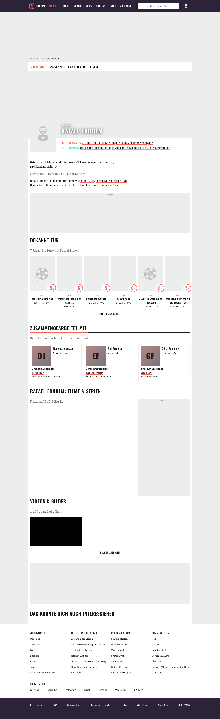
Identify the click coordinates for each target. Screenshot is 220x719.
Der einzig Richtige (42, 299)
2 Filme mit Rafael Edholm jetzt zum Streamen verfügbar (117, 143)
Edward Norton (119, 638)
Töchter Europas (79, 655)
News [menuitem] (89, 6)
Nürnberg (76, 672)
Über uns (35, 638)
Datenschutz (74, 705)
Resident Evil (159, 650)
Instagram (70, 689)
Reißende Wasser (96, 299)
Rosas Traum (38, 372)
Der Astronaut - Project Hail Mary (88, 661)
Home (33, 58)
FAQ (32, 650)
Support (34, 655)
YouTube (52, 689)
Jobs (124, 705)
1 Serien (67, 162)
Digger (155, 644)
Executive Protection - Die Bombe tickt (178, 301)
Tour (32, 666)
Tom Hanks (117, 661)
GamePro (163, 705)
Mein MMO (184, 705)
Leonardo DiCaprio (121, 672)
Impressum (36, 705)
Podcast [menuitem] (101, 6)
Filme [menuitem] (66, 6)
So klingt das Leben (81, 650)
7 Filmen (50, 162)
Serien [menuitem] (78, 6)
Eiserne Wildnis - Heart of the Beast (171, 666)
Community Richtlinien (42, 672)
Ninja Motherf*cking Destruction (88, 644)
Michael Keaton (119, 644)
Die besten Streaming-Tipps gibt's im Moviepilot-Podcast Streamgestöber (125, 148)
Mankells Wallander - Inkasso (150, 301)
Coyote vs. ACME (161, 655)
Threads (102, 689)
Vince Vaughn (118, 650)
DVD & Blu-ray (77, 66)
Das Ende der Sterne (82, 638)
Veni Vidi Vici (109, 185)
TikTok (87, 689)
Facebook (35, 689)
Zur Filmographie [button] (110, 314)
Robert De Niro (119, 666)
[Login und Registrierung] (186, 6)
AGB (55, 705)
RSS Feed (138, 689)
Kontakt (34, 661)
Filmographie (56, 66)
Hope (155, 638)
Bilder (94, 66)
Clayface (156, 661)
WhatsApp (120, 689)
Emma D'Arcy (118, 655)
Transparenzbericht (101, 705)
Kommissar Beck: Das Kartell (63, 185)
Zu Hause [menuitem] (126, 6)
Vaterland (157, 672)
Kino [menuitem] (113, 6)
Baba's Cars (87, 181)
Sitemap (34, 644)
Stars (40, 58)
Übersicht (37, 66)
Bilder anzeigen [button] (110, 552)
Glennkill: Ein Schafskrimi (84, 666)
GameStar (142, 705)
